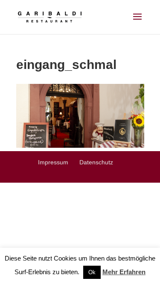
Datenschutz (96, 162)
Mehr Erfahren (123, 271)
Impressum (53, 162)
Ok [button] (92, 272)
